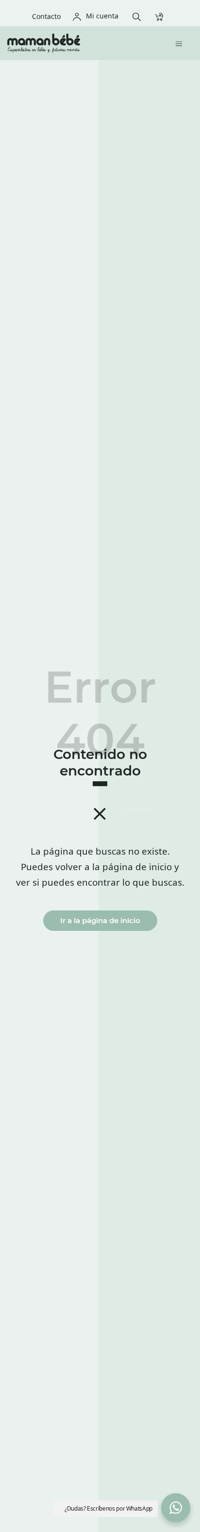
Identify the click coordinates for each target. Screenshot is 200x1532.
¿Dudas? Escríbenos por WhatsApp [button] (108, 1508)
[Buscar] (139, 15)
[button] (175, 1507)
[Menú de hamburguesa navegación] (181, 42)
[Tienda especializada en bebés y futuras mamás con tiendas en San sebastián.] (78, 43)
